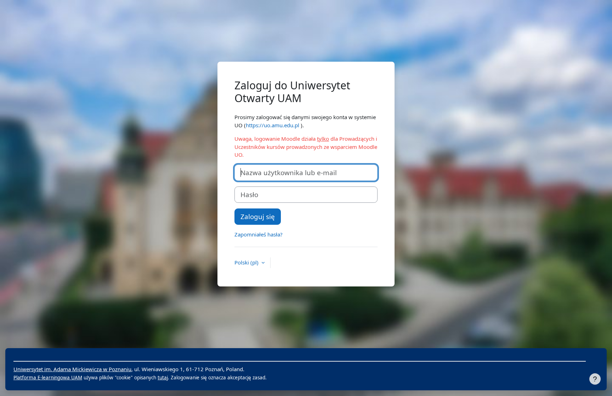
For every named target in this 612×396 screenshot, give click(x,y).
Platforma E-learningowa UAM (47, 377)
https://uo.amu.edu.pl (272, 125)
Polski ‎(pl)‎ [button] (247, 262)
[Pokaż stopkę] (595, 379)
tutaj (163, 377)
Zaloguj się (257, 216)
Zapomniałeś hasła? (258, 234)
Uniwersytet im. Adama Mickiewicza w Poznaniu (72, 369)
